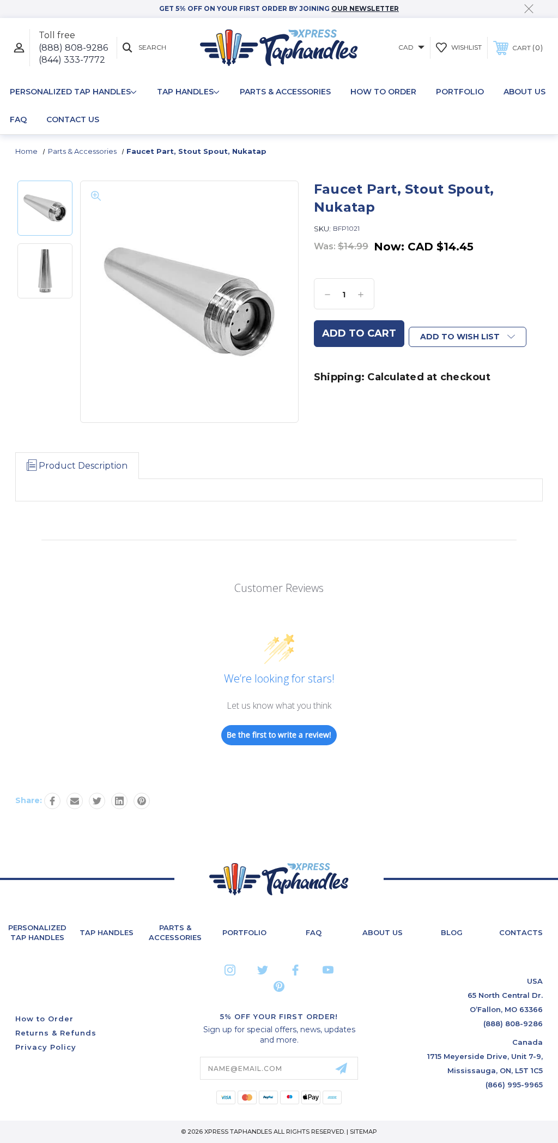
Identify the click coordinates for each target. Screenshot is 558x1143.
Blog (452, 932)
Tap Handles (185, 92)
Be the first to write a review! (279, 734)
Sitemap (363, 1131)
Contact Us (72, 119)
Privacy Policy (45, 1047)
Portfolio (460, 92)
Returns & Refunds (55, 1032)
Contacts (521, 932)
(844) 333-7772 (72, 60)
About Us (524, 92)
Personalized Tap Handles (70, 92)
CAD (406, 47)
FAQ (18, 119)
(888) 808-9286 (73, 48)
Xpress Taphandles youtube (328, 970)
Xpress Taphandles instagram (230, 970)
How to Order (383, 92)
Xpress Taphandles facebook (295, 970)
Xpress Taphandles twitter (262, 970)
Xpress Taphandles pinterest (279, 986)
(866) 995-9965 (514, 1084)
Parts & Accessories (285, 92)
